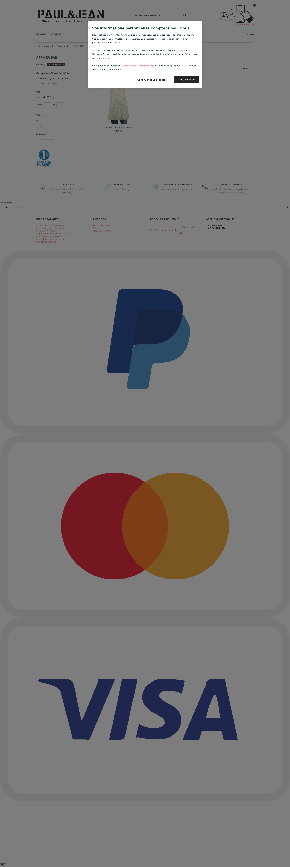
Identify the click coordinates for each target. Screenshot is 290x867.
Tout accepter (187, 79)
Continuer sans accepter (151, 79)
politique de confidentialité (139, 65)
